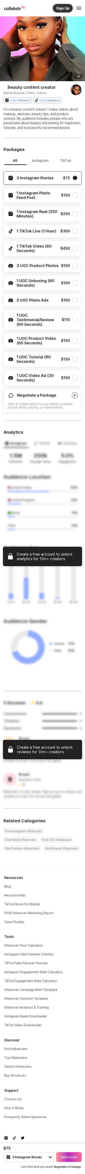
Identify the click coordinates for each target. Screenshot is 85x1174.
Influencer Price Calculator (23, 945)
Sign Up (62, 8)
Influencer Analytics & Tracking (26, 1007)
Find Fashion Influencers (22, 848)
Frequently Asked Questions (25, 1117)
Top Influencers (15, 1058)
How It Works (14, 1108)
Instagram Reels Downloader (25, 1016)
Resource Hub (14, 895)
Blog (7, 886)
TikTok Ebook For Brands (22, 904)
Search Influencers (18, 1066)
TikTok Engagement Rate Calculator (30, 981)
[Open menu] (79, 8)
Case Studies (14, 922)
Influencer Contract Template (26, 998)
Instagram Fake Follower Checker (29, 954)
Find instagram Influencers (23, 831)
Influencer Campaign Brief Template (30, 989)
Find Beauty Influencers (61, 848)
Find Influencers (15, 1049)
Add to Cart (69, 1157)
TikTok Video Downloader (23, 1025)
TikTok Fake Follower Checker (26, 963)
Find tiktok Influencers (20, 840)
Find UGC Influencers (56, 840)
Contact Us (12, 1099)
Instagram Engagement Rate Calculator (33, 972)
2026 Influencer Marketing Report (29, 913)
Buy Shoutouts (15, 1075)
